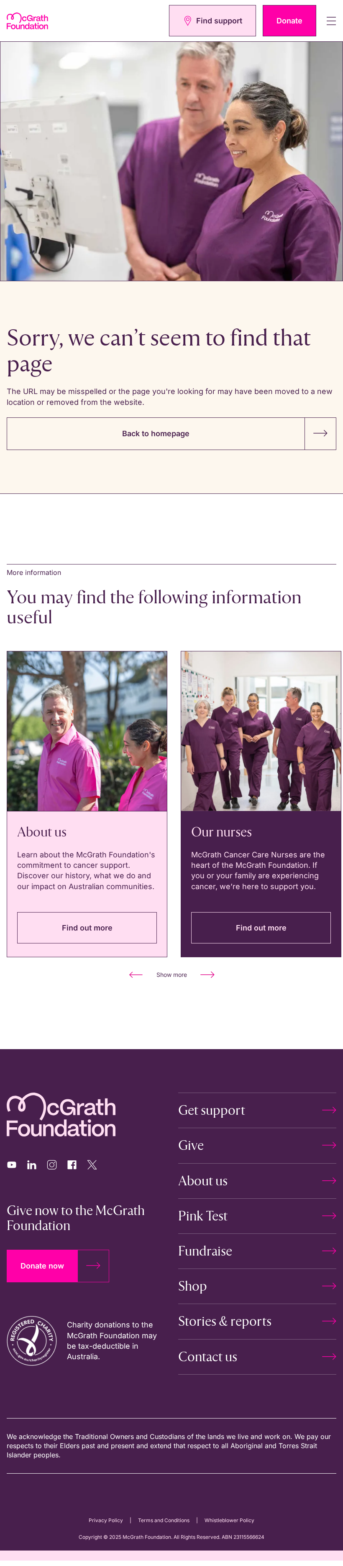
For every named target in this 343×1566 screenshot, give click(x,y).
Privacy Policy (106, 1520)
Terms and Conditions (163, 1520)
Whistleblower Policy (229, 1520)
